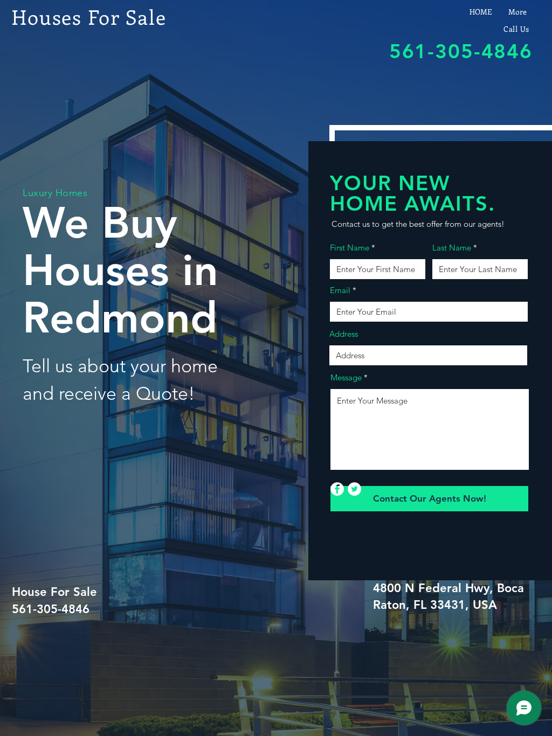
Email (340, 290)
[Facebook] (337, 489)
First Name (349, 248)
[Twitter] (354, 489)
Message (346, 377)
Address (343, 334)
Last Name (451, 248)
